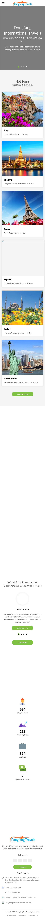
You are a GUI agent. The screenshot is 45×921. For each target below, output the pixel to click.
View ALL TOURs (22, 394)
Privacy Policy (11, 915)
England (7, 279)
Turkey (7, 329)
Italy (6, 130)
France (7, 229)
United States (10, 378)
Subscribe (22, 867)
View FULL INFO (22, 628)
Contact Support (33, 915)
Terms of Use (22, 915)
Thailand (8, 180)
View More (22, 642)
